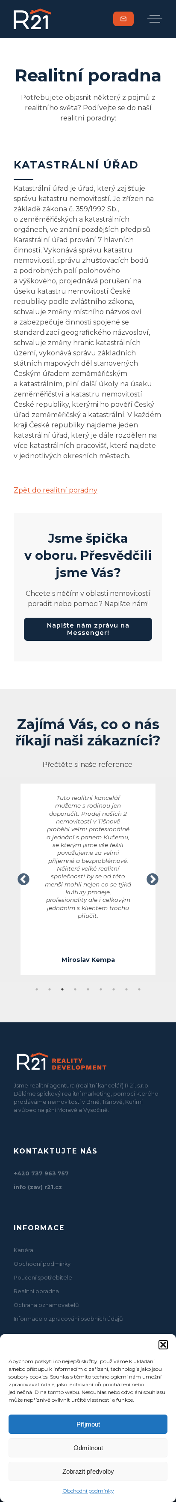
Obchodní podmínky (88, 1490)
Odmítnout (88, 1447)
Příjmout (88, 1424)
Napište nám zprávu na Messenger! (88, 629)
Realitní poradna (36, 1291)
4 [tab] (75, 989)
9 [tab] (139, 989)
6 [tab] (101, 989)
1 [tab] (36, 989)
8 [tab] (126, 989)
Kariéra (23, 1250)
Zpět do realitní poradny (55, 490)
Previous (23, 879)
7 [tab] (113, 989)
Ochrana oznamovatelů (46, 1305)
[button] (163, 1344)
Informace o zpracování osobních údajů (68, 1319)
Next (152, 879)
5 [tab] (88, 989)
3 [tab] (62, 989)
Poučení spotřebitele (43, 1277)
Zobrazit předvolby (88, 1471)
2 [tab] (49, 989)
